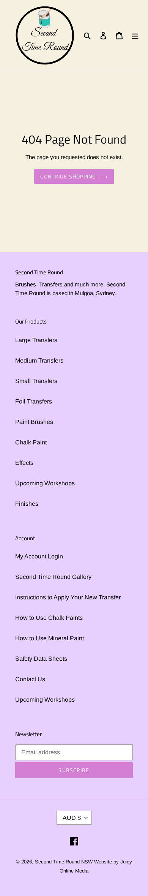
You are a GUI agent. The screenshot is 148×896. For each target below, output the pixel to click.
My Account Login (39, 556)
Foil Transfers (33, 401)
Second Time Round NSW (64, 862)
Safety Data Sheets (41, 658)
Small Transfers (36, 381)
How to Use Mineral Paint (49, 638)
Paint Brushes (34, 422)
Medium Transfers (39, 360)
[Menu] (135, 35)
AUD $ (72, 818)
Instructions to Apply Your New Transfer (68, 597)
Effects (24, 463)
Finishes (26, 503)
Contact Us (30, 679)
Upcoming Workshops (45, 483)
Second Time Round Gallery (53, 577)
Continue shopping (68, 176)
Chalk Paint (31, 442)
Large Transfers (36, 340)
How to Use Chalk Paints (49, 618)
